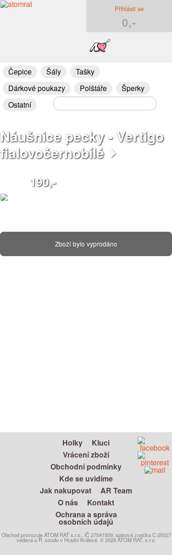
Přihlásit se (129, 8)
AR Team (116, 490)
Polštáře (93, 88)
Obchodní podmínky (86, 466)
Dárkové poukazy (36, 88)
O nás (68, 502)
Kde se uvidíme (86, 478)
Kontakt (100, 502)
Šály (53, 71)
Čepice (20, 71)
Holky (72, 442)
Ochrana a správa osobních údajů (86, 518)
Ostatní (19, 104)
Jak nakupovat (65, 490)
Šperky (133, 88)
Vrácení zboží (86, 454)
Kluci (101, 442)
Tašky (85, 71)
